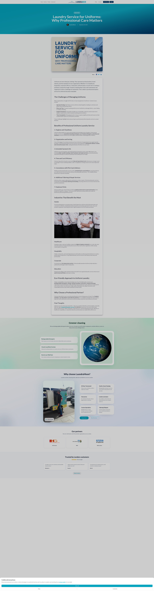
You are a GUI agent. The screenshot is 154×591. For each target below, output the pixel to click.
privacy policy (62, 582)
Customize (115, 588)
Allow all (77, 585)
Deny (39, 588)
